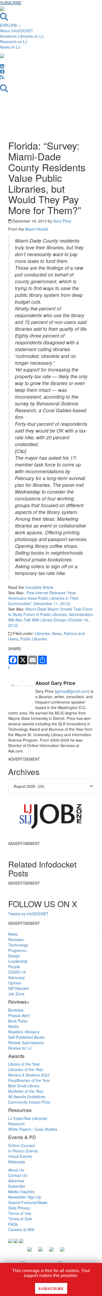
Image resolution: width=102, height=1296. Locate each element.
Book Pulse (17, 1021)
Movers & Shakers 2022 (29, 1075)
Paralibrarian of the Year (29, 1080)
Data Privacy (19, 1208)
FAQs (13, 1224)
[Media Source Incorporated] (23, 1262)
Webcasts (16, 1161)
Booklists (15, 1010)
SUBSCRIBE (10, 2)
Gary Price (62, 221)
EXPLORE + (10, 25)
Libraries (42, 633)
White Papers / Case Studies (32, 1129)
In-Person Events (23, 1151)
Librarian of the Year (25, 1069)
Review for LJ (20, 1048)
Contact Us (17, 1175)
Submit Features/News (27, 1202)
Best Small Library (23, 1085)
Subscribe (16, 1186)
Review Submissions (26, 1042)
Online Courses (21, 1145)
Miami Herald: (37, 229)
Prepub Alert (19, 1015)
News (56, 633)
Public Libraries (33, 638)
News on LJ (10, 47)
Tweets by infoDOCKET (28, 913)
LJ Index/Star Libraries (27, 1118)
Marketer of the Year (26, 1091)
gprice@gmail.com (72, 691)
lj (9, 667)
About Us (16, 1170)
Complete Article (39, 587)
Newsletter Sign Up (24, 1197)
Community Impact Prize (29, 1102)
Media (13, 1026)
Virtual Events (20, 1156)
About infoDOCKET (16, 30)
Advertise (16, 1180)
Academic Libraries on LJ (22, 36)
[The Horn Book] (60, 1262)
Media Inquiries (21, 1191)
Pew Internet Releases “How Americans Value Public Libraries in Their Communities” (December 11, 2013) (43, 598)
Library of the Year (24, 1064)
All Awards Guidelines (26, 1096)
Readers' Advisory (23, 1031)
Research (16, 1123)
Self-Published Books (26, 1037)
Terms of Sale (20, 1218)
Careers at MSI (21, 1229)
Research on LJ (13, 41)
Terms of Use (19, 1213)
